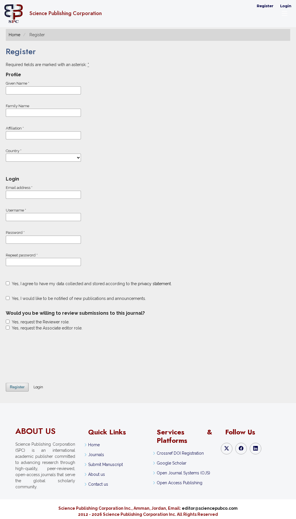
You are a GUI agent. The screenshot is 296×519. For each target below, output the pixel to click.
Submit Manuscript (105, 464)
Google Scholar (171, 463)
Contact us (98, 484)
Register (265, 5)
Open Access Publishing (179, 483)
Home (14, 34)
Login (285, 5)
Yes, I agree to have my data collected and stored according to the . (91, 283)
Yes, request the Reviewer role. (40, 322)
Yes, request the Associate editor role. (46, 328)
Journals (96, 455)
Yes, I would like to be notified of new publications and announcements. (78, 298)
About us (96, 474)
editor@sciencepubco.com (210, 508)
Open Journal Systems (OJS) (183, 473)
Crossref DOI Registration (180, 453)
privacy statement (154, 283)
